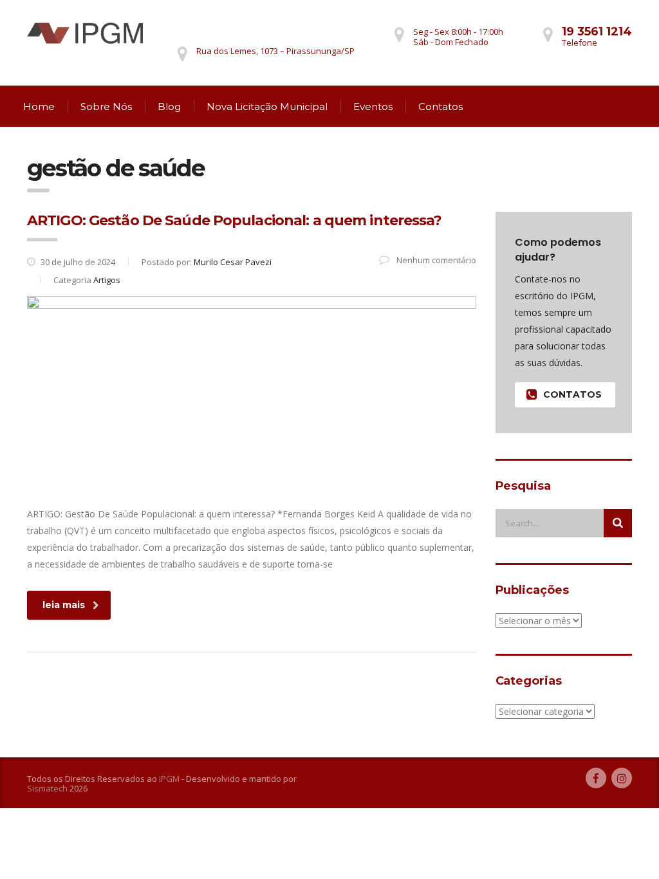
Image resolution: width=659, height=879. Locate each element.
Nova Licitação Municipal (267, 106)
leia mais (63, 605)
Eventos (373, 106)
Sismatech (47, 788)
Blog (169, 106)
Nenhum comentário (435, 260)
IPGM (169, 778)
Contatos (440, 106)
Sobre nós (106, 106)
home (39, 106)
